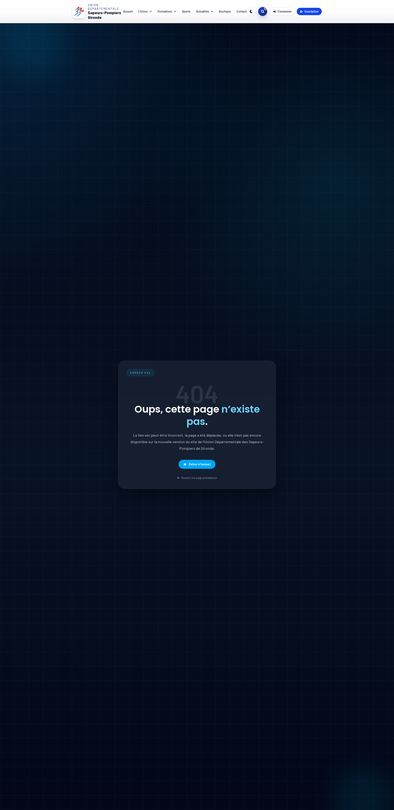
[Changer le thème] (251, 11)
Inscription (311, 11)
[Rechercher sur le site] (262, 11)
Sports (186, 11)
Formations (165, 11)
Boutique (225, 11)
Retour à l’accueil (200, 464)
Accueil (128, 11)
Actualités (202, 11)
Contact (242, 11)
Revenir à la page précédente (199, 477)
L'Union (143, 11)
